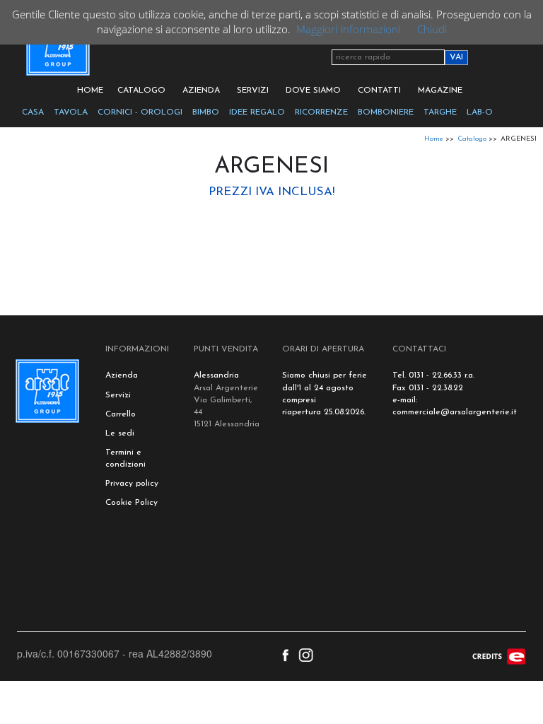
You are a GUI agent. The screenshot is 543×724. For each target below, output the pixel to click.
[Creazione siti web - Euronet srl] (499, 655)
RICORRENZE (321, 112)
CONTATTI (379, 90)
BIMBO (205, 112)
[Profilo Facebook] (285, 653)
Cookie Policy (131, 502)
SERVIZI (253, 90)
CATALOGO (141, 90)
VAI (456, 57)
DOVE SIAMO (313, 90)
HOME (90, 90)
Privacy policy (131, 483)
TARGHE (440, 112)
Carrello (120, 414)
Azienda (121, 375)
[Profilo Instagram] (305, 653)
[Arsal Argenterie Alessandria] (57, 51)
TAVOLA (71, 112)
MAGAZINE (440, 90)
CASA (33, 112)
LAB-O (480, 112)
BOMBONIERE (386, 112)
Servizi (118, 395)
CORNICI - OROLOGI (140, 112)
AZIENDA (201, 90)
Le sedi (119, 433)
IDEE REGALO (257, 112)
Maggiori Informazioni (348, 29)
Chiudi (432, 29)
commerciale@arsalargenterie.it (454, 412)
